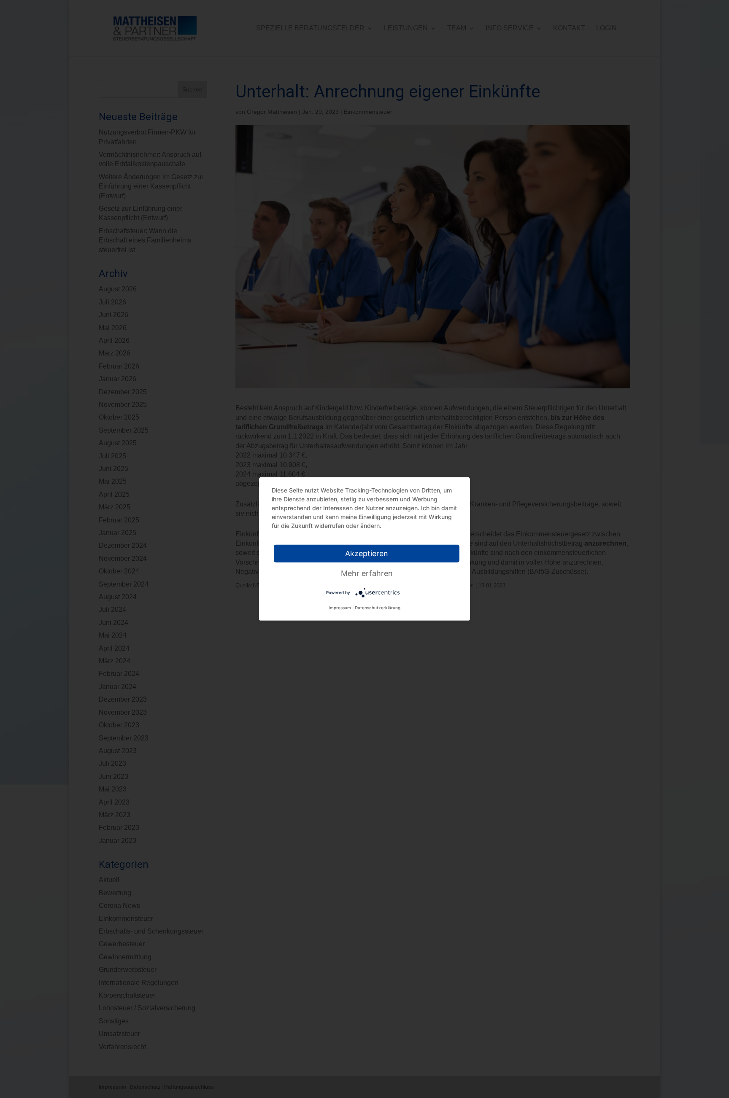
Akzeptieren (366, 553)
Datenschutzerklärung (377, 607)
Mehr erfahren (367, 573)
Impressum (340, 607)
